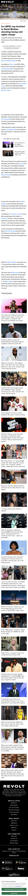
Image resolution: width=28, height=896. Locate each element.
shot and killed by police (8, 60)
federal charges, (12, 262)
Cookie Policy (18, 886)
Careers (14, 830)
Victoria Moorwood (9, 46)
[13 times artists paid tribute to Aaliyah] (14, 499)
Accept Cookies (14, 893)
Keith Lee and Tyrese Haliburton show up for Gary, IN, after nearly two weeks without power (12, 724)
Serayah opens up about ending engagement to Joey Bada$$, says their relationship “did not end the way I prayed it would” (12, 677)
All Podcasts (14, 805)
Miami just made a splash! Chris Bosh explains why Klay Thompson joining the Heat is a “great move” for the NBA (12, 748)
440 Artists (14, 814)
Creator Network (14, 812)
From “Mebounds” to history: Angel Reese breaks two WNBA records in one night (13, 631)
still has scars (14, 272)
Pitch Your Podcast (14, 810)
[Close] (26, 879)
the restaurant (5, 119)
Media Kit (14, 827)
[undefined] (8, 145)
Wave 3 (11, 64)
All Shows (14, 803)
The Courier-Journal (15, 214)
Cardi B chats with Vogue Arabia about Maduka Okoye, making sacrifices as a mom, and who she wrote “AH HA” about (12, 390)
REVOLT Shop (14, 843)
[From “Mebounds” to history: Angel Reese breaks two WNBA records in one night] (14, 620)
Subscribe (14, 836)
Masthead (14, 823)
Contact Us (14, 838)
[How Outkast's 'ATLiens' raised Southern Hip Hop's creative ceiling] (14, 403)
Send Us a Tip (14, 825)
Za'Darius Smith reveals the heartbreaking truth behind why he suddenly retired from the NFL (12, 342)
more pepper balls (10, 129)
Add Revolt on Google (12, 48)
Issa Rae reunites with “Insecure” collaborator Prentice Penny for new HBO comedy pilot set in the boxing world (12, 559)
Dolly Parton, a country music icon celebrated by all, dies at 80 (12, 654)
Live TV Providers (14, 807)
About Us (14, 820)
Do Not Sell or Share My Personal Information (14, 889)
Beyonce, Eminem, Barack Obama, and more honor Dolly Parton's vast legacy (12, 487)
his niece (21, 163)
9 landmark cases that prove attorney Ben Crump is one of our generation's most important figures (13, 701)
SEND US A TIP (14, 855)
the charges (9, 281)
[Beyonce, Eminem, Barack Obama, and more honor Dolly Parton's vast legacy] (14, 476)
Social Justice (5, 23)
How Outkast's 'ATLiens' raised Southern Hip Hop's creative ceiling (13, 414)
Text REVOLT (14, 841)
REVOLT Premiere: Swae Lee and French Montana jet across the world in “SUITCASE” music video (12, 608)
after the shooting (10, 231)
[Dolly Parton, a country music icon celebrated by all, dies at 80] (14, 643)
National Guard (5, 175)
